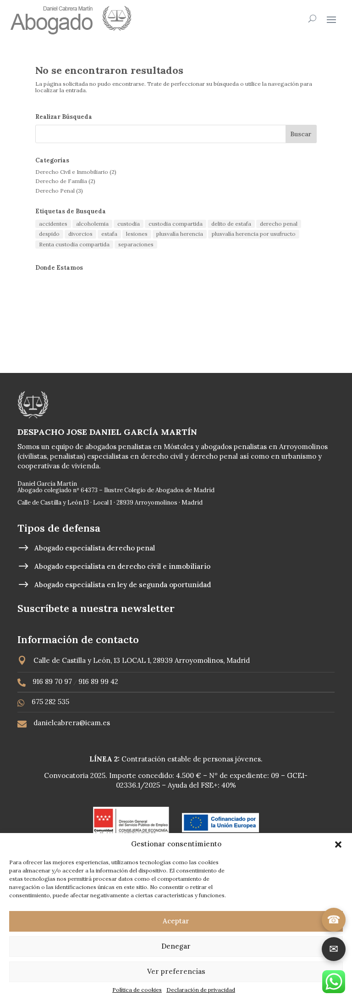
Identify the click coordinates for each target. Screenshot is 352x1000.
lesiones (137, 233)
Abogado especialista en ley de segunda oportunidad (122, 584)
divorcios (80, 233)
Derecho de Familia (61, 181)
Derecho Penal (55, 190)
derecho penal (278, 223)
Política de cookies (137, 989)
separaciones (136, 244)
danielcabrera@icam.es (71, 722)
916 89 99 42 (98, 681)
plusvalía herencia (179, 233)
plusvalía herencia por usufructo (254, 233)
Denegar (176, 946)
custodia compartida (175, 223)
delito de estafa (231, 223)
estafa (109, 233)
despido (49, 233)
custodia (128, 223)
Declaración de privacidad (200, 989)
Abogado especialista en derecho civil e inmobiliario (122, 566)
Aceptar (176, 921)
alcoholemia (92, 223)
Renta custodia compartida (74, 244)
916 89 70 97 (52, 681)
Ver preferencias (176, 971)
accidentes (53, 223)
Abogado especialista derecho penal (94, 548)
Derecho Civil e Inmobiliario (71, 171)
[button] (338, 844)
